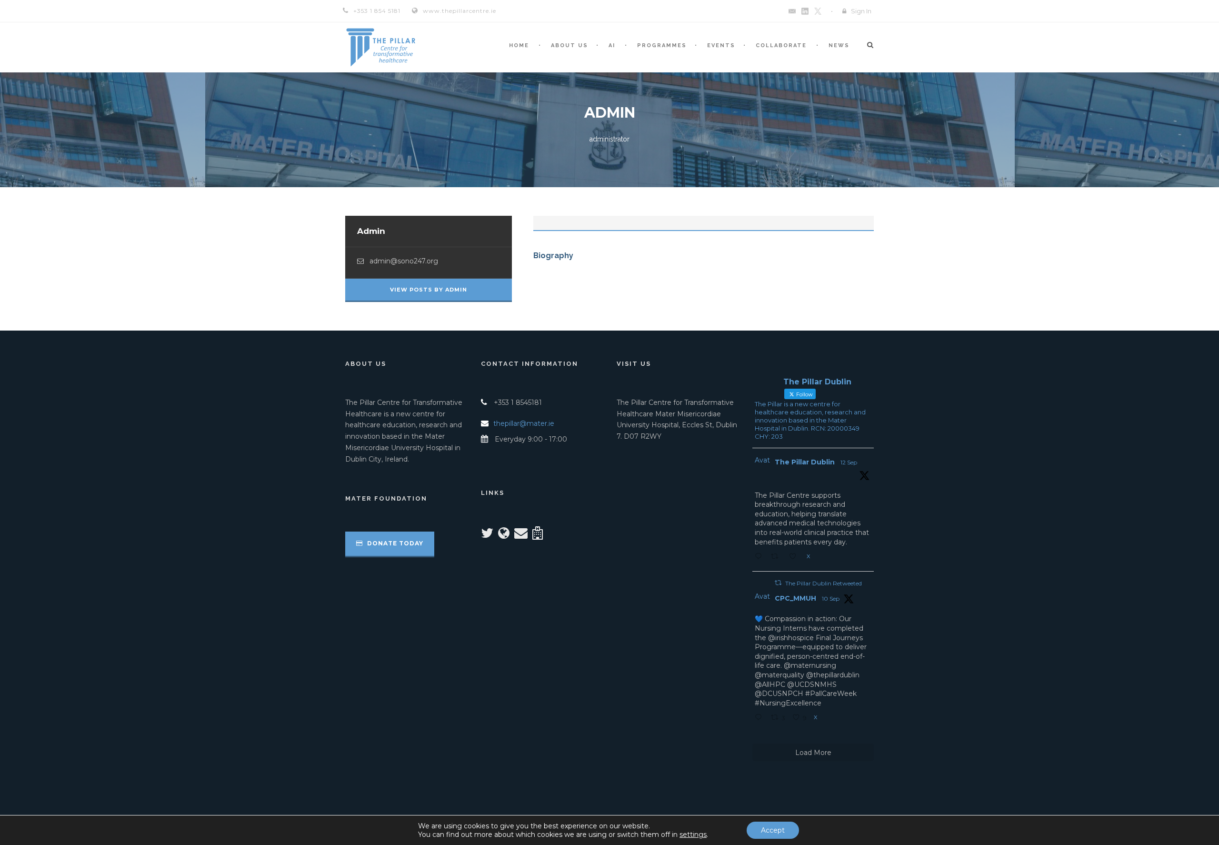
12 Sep (848, 462)
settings (693, 834)
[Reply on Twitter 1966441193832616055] (760, 557)
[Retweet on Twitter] (778, 582)
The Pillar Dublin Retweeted (823, 583)
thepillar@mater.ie (523, 423)
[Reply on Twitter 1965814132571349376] (760, 718)
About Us (569, 45)
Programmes (662, 45)
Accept (773, 830)
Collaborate (781, 45)
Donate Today (394, 543)
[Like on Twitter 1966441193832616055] (795, 557)
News (839, 45)
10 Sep (830, 598)
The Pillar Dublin (805, 462)
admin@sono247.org (404, 261)
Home (519, 45)
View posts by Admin (428, 289)
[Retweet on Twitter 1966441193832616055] (777, 557)
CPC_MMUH (795, 598)
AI (612, 45)
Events (721, 45)
